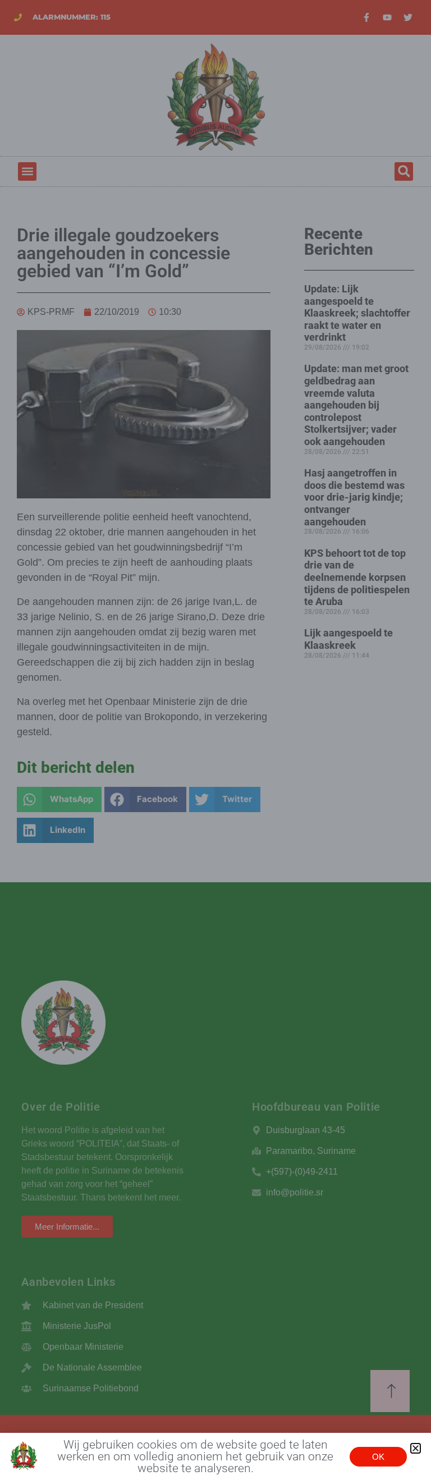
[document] (215, 740)
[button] (415, 1448)
